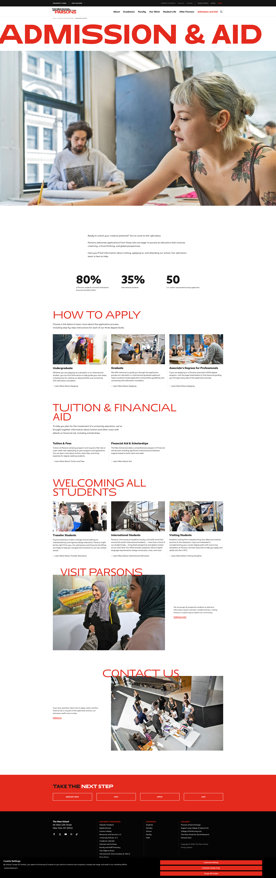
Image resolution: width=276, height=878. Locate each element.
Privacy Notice (186, 847)
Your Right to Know (106, 851)
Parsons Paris (186, 838)
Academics (129, 11)
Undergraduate (63, 368)
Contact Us (140, 673)
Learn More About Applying (66, 386)
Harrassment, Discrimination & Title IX (114, 854)
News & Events (203, 3)
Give (204, 797)
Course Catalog (105, 831)
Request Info (72, 797)
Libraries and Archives (108, 844)
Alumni (190, 3)
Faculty (181, 3)
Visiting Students (180, 535)
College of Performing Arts (191, 831)
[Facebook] (54, 834)
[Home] (65, 11)
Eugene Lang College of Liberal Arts (195, 828)
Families (149, 828)
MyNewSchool (105, 828)
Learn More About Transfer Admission (71, 556)
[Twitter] (60, 834)
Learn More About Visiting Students (186, 556)
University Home (59, 3)
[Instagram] (71, 834)
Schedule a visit (180, 617)
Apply (220, 3)
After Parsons (186, 11)
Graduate (117, 367)
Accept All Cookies (211, 873)
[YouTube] (65, 834)
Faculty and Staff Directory (109, 847)
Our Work (154, 11)
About (116, 11)
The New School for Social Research (195, 834)
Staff (148, 838)
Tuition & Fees (62, 443)
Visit (116, 797)
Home (55, 18)
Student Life (169, 11)
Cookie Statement (10, 868)
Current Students (168, 3)
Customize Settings (211, 862)
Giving (213, 3)
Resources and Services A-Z (110, 834)
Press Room (104, 857)
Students (149, 825)
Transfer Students (64, 535)
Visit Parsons (101, 572)
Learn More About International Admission (131, 556)
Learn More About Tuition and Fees (69, 461)
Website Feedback (106, 825)
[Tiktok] (77, 834)
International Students (125, 535)
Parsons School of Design (66, 18)
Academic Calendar (107, 841)
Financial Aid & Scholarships (129, 443)
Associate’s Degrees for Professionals (193, 367)
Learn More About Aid (122, 461)
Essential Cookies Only (211, 868)
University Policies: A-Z (108, 838)
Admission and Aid (208, 11)
